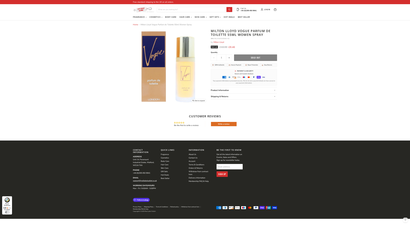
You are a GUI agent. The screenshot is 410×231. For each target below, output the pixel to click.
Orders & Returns (196, 168)
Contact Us (193, 158)
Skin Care (200, 17)
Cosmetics (155, 17)
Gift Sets (215, 17)
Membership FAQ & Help (199, 181)
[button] (266, 9)
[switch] (7, 212)
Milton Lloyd (218, 42)
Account (192, 161)
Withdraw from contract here (190, 207)
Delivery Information (197, 178)
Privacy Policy (137, 207)
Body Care (170, 17)
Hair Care (185, 17)
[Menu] (11, 197)
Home (135, 25)
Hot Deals (229, 17)
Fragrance (139, 17)
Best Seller (244, 17)
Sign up (222, 174)
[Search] (229, 9)
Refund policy (174, 207)
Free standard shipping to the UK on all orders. (153, 2)
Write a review (224, 124)
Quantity (214, 52)
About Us (192, 154)
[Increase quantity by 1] (229, 57)
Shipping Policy (149, 207)
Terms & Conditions (196, 164)
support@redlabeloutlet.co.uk (145, 180)
